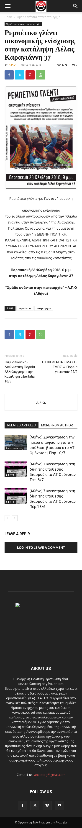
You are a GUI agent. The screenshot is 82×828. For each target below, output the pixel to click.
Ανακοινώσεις (14, 448)
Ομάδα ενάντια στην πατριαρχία (38, 17)
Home (9, 17)
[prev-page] (7, 518)
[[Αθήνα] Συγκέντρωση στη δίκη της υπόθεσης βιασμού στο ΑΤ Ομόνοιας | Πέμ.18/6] (16, 496)
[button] (7, 6)
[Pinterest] (30, 74)
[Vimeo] (47, 805)
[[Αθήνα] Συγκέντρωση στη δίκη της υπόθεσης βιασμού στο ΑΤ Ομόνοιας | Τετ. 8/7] (16, 469)
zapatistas (24, 308)
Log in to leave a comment (41, 547)
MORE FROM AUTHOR (57, 425)
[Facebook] (9, 74)
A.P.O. (12, 64)
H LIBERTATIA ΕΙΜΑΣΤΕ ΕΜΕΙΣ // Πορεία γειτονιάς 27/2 (59, 367)
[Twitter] (19, 74)
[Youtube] (59, 805)
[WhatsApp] (40, 74)
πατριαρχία (43, 308)
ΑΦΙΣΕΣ (10, 475)
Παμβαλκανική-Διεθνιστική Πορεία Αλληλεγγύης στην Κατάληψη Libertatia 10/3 (20, 371)
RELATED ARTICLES (21, 425)
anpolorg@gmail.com (50, 774)
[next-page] (15, 518)
